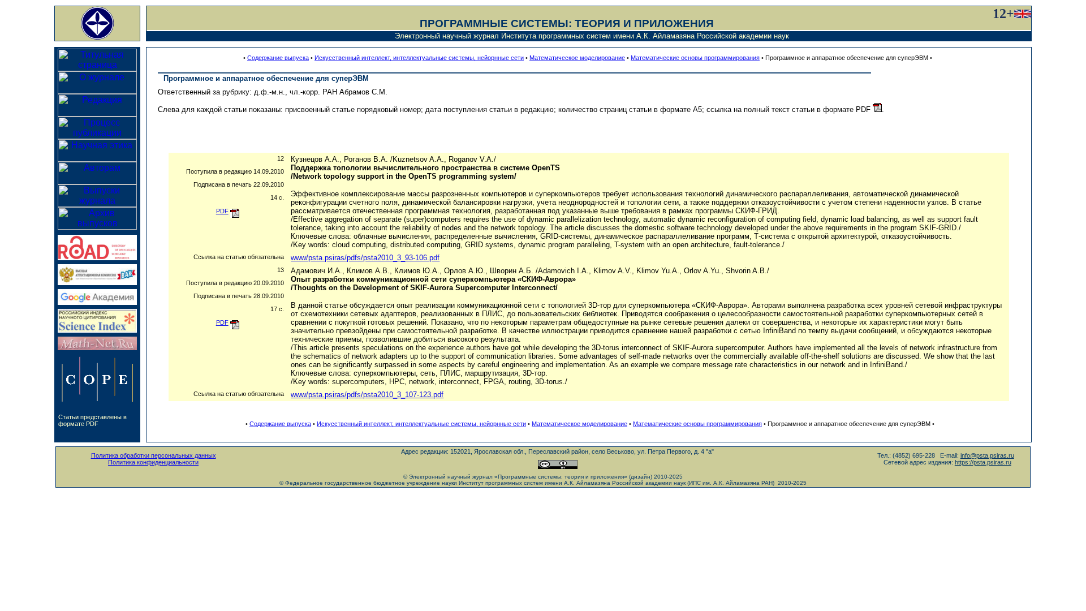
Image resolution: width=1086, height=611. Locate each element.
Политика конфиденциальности (153, 462)
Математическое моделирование (577, 57)
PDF (222, 211)
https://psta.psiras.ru (983, 462)
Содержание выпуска (278, 57)
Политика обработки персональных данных (153, 455)
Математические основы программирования (695, 57)
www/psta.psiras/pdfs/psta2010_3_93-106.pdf (365, 257)
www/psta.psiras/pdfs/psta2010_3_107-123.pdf (367, 394)
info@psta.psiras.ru (987, 455)
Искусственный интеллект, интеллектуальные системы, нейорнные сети (419, 57)
